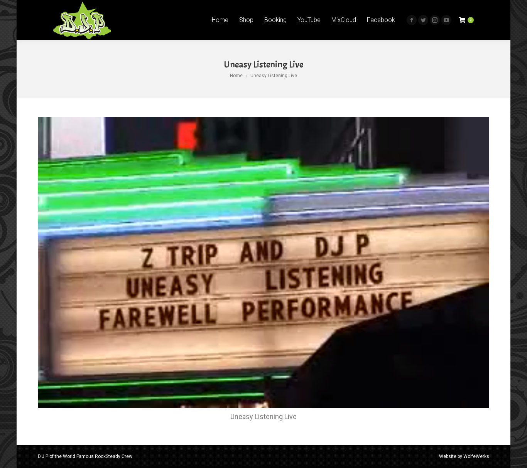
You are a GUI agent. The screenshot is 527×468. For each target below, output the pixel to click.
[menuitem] (220, 20)
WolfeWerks (476, 456)
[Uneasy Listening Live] (263, 262)
